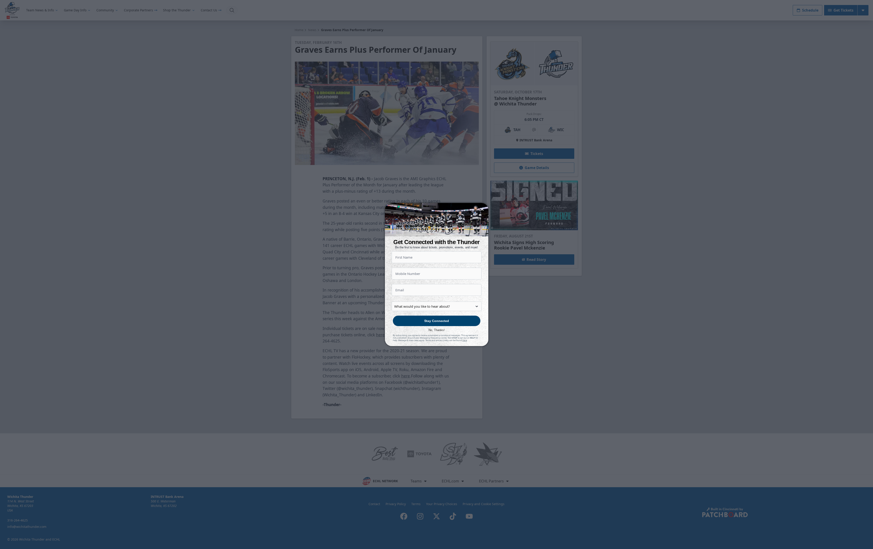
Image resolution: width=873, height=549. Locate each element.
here (464, 340)
